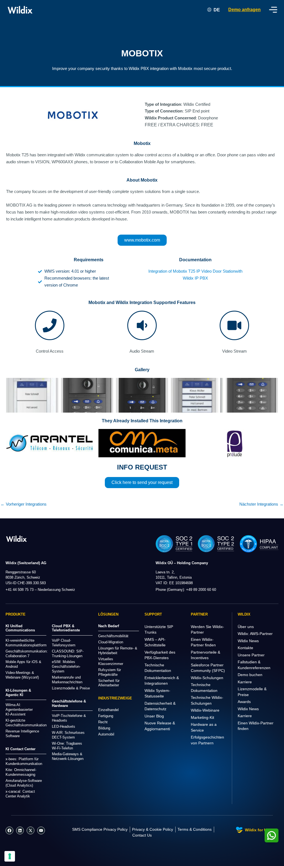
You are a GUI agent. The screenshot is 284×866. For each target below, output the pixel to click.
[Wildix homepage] (20, 9)
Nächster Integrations (261, 504)
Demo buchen (250, 674)
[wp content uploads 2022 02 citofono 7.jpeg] (252, 395)
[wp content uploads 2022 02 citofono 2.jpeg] (87, 395)
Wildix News (248, 641)
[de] (16, 538)
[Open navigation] (273, 10)
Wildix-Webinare (205, 710)
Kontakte (245, 648)
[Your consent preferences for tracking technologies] (9, 856)
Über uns (246, 626)
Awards (244, 701)
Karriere (245, 682)
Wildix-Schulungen (207, 678)
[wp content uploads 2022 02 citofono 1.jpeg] (32, 395)
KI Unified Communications (20, 628)
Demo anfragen (244, 9)
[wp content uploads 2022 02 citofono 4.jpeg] (142, 395)
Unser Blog (154, 716)
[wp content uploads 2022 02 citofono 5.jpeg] (197, 395)
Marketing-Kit (202, 717)
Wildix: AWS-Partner (255, 633)
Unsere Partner (251, 655)
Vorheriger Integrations (24, 504)
